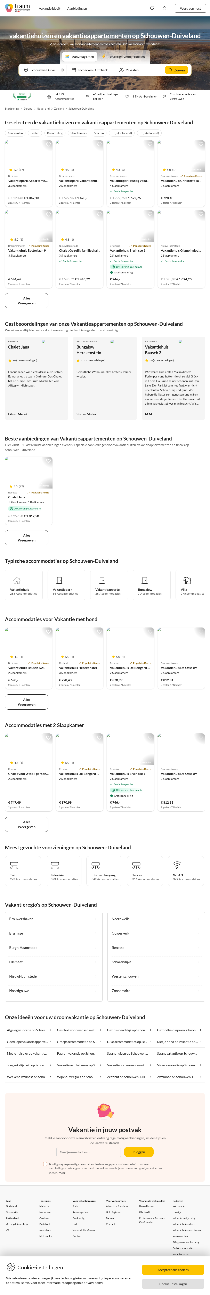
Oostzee (44, 1218)
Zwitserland (12, 1218)
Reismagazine (80, 1212)
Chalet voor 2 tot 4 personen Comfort (35, 773)
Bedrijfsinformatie (183, 1248)
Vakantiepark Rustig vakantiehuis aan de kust (143, 180)
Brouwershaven (86, 341)
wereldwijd (45, 1230)
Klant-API (144, 1212)
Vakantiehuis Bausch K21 (26, 668)
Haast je (177, 1212)
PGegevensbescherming (186, 1242)
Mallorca (44, 1206)
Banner (110, 1218)
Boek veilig (78, 1218)
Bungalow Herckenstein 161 (88, 352)
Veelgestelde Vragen (84, 1230)
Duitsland (11, 1206)
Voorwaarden (180, 1236)
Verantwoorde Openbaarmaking (182, 1256)
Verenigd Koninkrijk (17, 1224)
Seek (75, 1206)
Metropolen (46, 1236)
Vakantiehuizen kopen (185, 1224)
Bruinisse (151, 341)
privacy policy (93, 1283)
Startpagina (12, 108)
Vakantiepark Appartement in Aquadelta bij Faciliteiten (48, 180)
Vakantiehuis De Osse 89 (179, 668)
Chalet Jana (18, 346)
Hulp (75, 1224)
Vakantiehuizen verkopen (187, 1230)
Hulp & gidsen (113, 1212)
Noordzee (45, 1212)
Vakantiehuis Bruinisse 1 (127, 250)
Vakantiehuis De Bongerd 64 (130, 668)
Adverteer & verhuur (117, 1206)
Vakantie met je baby (184, 1218)
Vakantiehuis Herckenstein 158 (82, 668)
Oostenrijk (12, 1212)
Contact (77, 1236)
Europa (28, 108)
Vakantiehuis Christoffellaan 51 (184, 180)
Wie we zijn (179, 1206)
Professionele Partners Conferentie (151, 1220)
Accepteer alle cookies (173, 1270)
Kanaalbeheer (147, 1206)
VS (7, 1230)
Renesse (13, 341)
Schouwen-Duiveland (81, 108)
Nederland (43, 108)
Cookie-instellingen (173, 1284)
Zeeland (59, 108)
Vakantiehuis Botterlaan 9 (27, 250)
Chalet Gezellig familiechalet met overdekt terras (95, 250)
